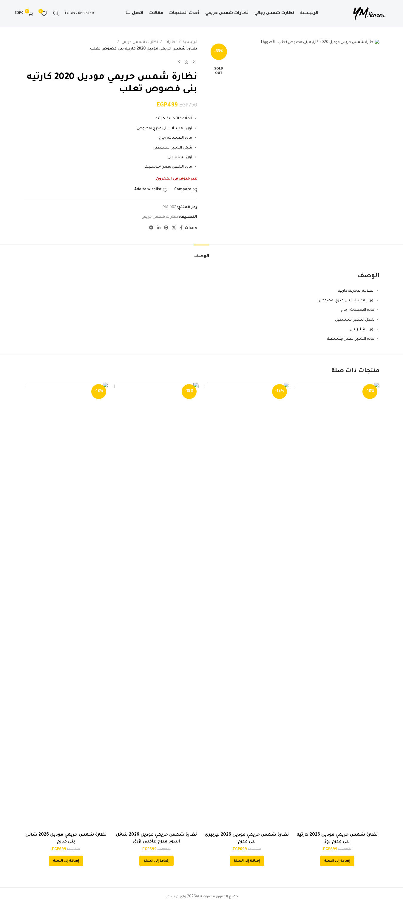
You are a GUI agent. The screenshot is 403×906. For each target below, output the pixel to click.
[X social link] (174, 228)
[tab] (201, 254)
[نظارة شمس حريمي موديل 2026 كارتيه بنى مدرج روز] (337, 605)
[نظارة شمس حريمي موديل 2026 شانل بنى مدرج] (66, 605)
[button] (337, 861)
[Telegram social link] (151, 228)
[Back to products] (186, 62)
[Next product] (179, 62)
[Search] (56, 13)
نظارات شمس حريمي (139, 42)
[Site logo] (369, 14)
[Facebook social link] (181, 228)
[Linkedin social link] (158, 228)
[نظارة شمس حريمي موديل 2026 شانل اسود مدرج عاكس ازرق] (156, 605)
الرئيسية (190, 42)
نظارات (170, 42)
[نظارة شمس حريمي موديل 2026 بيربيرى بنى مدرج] (247, 605)
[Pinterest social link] (166, 228)
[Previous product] (193, 62)
